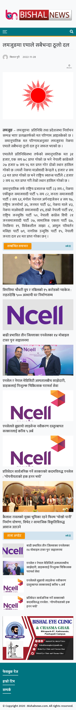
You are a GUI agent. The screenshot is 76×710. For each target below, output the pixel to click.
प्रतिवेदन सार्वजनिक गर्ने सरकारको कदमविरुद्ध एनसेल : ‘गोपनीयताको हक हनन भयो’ (38, 474)
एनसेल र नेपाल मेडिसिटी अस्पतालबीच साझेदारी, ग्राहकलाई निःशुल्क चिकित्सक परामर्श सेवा (34, 383)
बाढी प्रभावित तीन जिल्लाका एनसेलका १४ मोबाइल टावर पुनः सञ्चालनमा (36, 338)
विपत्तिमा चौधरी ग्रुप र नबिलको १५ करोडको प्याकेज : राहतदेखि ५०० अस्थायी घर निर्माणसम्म (37, 292)
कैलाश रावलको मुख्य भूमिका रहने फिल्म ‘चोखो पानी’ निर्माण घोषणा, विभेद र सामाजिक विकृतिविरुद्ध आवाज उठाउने (37, 522)
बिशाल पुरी (15, 57)
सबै (67, 246)
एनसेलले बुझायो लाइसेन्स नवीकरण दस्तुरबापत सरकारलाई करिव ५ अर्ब (33, 429)
